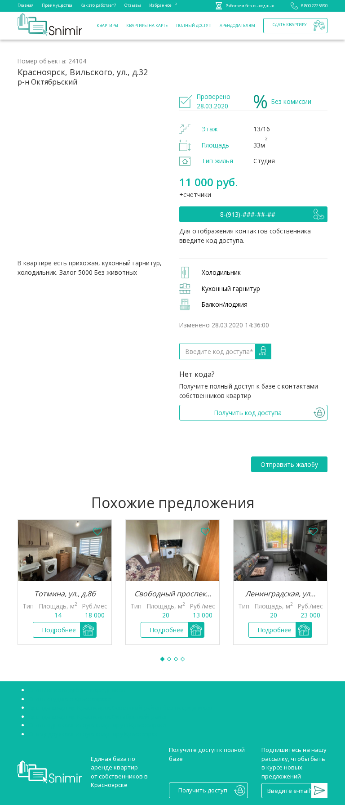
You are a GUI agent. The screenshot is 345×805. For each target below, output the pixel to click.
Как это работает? (98, 5)
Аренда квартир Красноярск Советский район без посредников (121, 707)
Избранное (160, 4)
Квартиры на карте (147, 25)
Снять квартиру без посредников (77, 690)
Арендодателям (237, 25)
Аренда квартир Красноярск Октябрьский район (99, 716)
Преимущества (57, 5)
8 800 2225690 (314, 6)
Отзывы (132, 5)
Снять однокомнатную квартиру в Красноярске (97, 725)
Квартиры (107, 25)
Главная (26, 5)
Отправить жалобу (289, 464)
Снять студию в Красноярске (70, 699)
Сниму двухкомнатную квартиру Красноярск (93, 734)
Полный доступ (194, 25)
